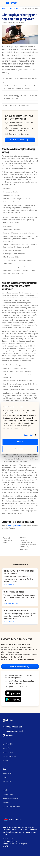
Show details (28, 435)
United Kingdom (15, 820)
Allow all (20, 442)
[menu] (3, 3)
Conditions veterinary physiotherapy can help (21, 78)
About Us (6, 748)
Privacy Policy (8, 794)
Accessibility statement (11, 807)
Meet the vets (8, 752)
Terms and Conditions (11, 798)
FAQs (4, 777)
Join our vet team (9, 756)
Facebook (9, 735)
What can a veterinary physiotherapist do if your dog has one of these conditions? (19, 87)
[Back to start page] (11, 3)
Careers (5, 760)
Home (4, 8)
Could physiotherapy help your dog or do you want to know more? (20, 97)
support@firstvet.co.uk (14, 731)
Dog (17, 8)
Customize (19, 449)
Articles (10, 8)
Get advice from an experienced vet (18, 106)
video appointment (14, 526)
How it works (7, 773)
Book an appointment (18, 140)
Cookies (6, 802)
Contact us (7, 781)
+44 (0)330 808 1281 (14, 727)
